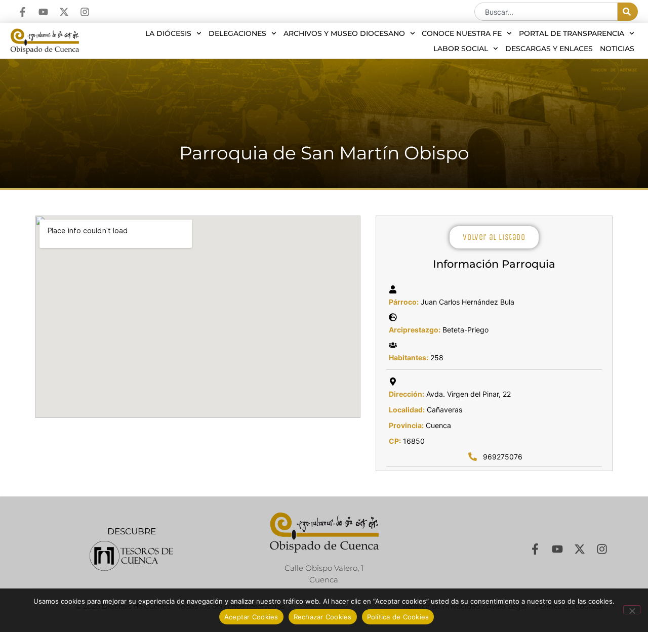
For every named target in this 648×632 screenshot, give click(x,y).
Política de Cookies (398, 617)
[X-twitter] (64, 12)
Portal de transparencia (571, 33)
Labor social (460, 48)
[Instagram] (85, 12)
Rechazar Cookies (323, 617)
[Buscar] (628, 12)
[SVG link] (131, 556)
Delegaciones (237, 33)
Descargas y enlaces (549, 48)
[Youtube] (43, 12)
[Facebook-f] (22, 12)
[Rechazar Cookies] (631, 609)
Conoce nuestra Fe (462, 33)
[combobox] (546, 12)
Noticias (617, 48)
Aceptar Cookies (251, 617)
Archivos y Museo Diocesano (344, 33)
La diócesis (168, 33)
